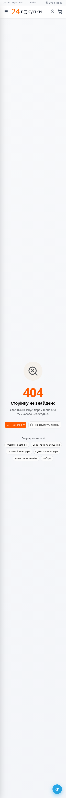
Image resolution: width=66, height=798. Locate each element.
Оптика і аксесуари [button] (19, 451)
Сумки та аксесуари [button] (46, 451)
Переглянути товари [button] (47, 424)
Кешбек (32, 2)
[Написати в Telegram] (57, 789)
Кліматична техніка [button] (26, 458)
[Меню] (6, 11)
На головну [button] (18, 424)
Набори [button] (47, 458)
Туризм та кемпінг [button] (16, 444)
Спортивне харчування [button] (46, 444)
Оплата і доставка (14, 2)
